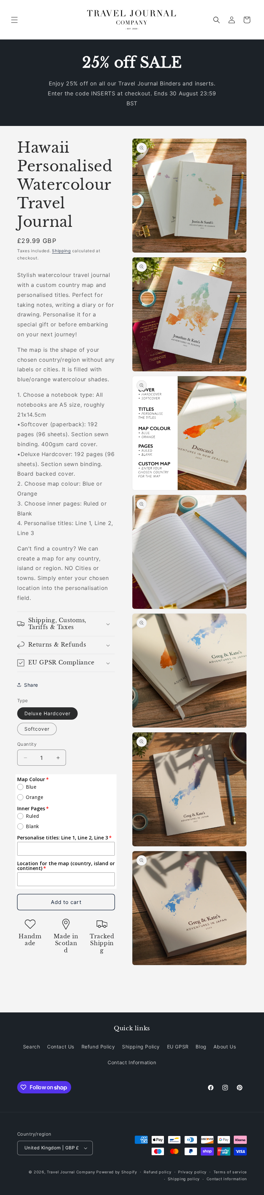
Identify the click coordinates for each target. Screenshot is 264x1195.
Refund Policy (98, 1046)
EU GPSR (178, 1046)
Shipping (61, 250)
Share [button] (31, 685)
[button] (14, 19)
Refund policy (157, 1172)
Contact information (227, 1178)
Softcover (37, 729)
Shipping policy (184, 1178)
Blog (201, 1046)
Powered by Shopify (116, 1172)
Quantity (26, 744)
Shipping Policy (141, 1046)
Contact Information (132, 1062)
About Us (224, 1046)
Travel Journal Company (71, 1172)
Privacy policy (192, 1172)
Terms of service (230, 1172)
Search (31, 1046)
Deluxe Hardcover (47, 713)
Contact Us (60, 1046)
